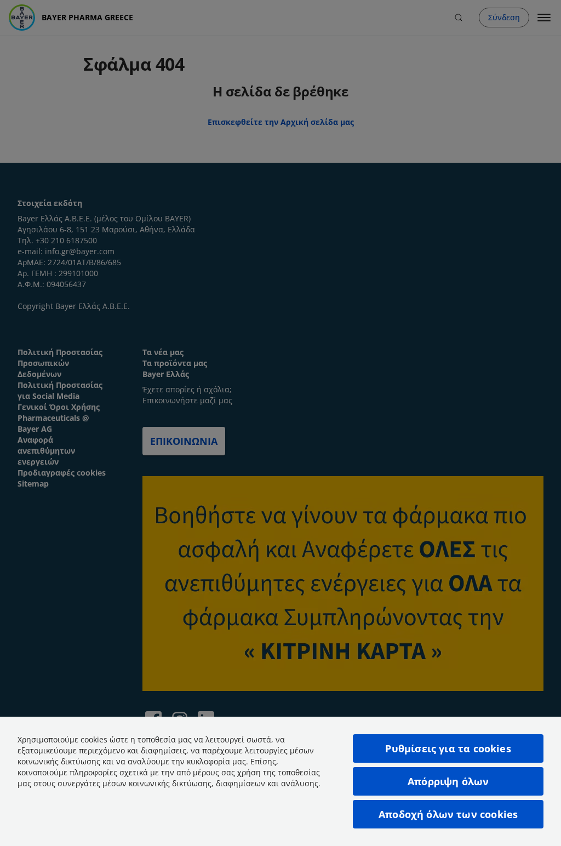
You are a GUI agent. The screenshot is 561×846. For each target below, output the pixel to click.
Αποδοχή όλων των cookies (448, 814)
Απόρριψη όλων (448, 781)
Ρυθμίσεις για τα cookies (448, 748)
